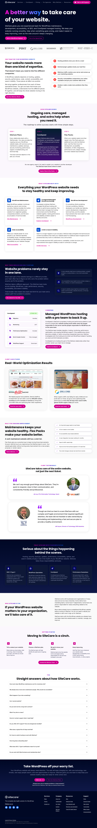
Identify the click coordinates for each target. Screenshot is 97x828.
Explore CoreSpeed (42, 221)
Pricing (45, 801)
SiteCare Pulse (69, 801)
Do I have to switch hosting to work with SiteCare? (23, 735)
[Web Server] (38, 200)
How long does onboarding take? (19, 741)
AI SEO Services (42, 245)
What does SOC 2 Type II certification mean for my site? (25, 746)
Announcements (87, 812)
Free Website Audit (70, 804)
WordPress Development (73, 219)
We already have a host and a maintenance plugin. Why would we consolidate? (31, 689)
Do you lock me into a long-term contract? (21, 706)
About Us (58, 799)
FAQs (84, 799)
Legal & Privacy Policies (10, 820)
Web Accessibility (12, 244)
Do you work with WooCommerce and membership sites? (25, 752)
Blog (67, 799)
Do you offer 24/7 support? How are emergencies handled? (26, 723)
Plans (45, 799)
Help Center (86, 804)
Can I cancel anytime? (15, 701)
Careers (57, 806)
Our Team (58, 804)
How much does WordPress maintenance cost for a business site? (28, 684)
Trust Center (86, 806)
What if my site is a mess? (17, 712)
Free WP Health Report (71, 809)
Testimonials (58, 801)
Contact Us (46, 804)
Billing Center (86, 809)
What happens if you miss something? (20, 695)
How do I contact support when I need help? (22, 718)
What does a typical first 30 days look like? (21, 729)
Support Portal (86, 801)
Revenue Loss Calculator (71, 806)
